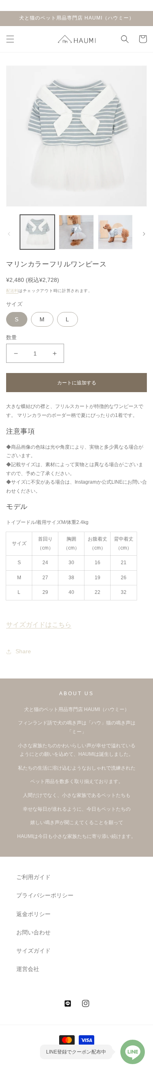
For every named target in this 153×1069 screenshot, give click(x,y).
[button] (10, 39)
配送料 (12, 290)
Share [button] (23, 651)
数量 (11, 337)
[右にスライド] (144, 234)
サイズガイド (33, 950)
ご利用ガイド (33, 877)
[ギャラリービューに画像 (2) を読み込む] (76, 232)
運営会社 (27, 969)
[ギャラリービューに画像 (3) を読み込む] (115, 232)
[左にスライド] (9, 234)
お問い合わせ (33, 932)
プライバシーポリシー (44, 895)
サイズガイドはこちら (38, 624)
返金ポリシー (33, 914)
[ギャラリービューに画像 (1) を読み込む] (37, 232)
